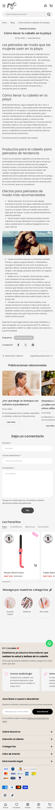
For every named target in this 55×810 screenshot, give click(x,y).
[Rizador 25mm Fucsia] (21, 551)
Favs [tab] (4, 526)
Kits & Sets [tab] (43, 526)
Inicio (4, 22)
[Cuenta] (45, 6)
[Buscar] (48, 14)
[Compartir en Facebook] (18, 345)
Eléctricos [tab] (30, 526)
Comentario (8, 468)
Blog (13, 22)
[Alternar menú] (4, 6)
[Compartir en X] (25, 345)
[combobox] (27, 14)
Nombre (6, 443)
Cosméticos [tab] (16, 526)
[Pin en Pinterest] (33, 345)
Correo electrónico (11, 455)
